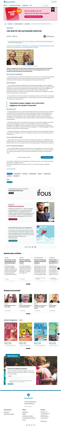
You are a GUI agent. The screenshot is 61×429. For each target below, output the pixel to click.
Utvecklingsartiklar (18, 23)
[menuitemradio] (6, 5)
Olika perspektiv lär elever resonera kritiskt (10, 306)
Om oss (24, 420)
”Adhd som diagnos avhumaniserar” (53, 306)
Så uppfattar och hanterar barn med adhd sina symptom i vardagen (40, 307)
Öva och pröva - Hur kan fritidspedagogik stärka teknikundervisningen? (10, 261)
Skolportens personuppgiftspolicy (18, 381)
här (21, 42)
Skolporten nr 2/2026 (22, 343)
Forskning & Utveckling (27, 416)
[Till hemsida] (28, 396)
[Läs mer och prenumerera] (10, 332)
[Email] (35, 247)
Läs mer (21, 320)
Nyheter (24, 414)
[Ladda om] (23, 253)
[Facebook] (30, 247)
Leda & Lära (27, 41)
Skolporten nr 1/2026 (37, 343)
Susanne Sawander (11, 168)
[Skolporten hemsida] (9, 2)
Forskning (10, 23)
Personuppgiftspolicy (29, 403)
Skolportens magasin (9, 414)
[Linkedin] (32, 247)
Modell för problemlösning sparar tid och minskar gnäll (25, 261)
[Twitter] (29, 425)
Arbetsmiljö (27, 23)
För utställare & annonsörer (28, 418)
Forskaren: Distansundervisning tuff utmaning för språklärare (40, 261)
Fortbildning (25, 412)
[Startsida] (5, 24)
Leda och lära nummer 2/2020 (24, 157)
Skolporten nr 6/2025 (52, 343)
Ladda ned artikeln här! (47, 157)
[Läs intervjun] (10, 298)
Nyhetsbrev (6, 412)
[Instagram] (34, 425)
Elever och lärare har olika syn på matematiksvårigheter (25, 306)
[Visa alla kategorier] (16, 258)
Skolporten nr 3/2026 (7, 343)
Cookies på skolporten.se (30, 401)
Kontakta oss (44, 421)
